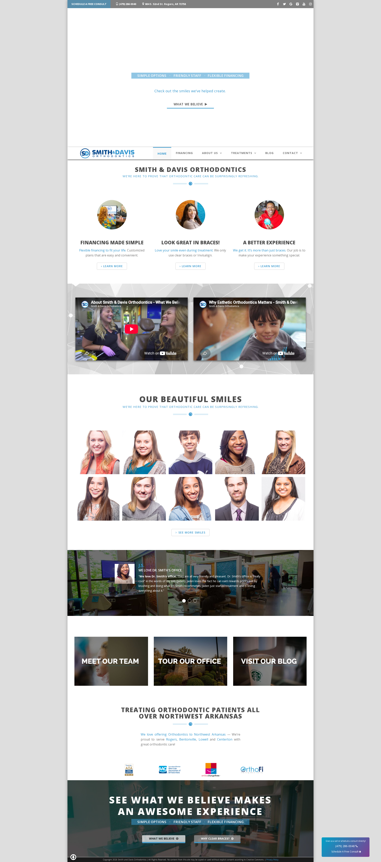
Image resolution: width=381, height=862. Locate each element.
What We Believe (188, 104)
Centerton (224, 739)
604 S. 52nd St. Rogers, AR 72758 (165, 4)
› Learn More (112, 266)
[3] (195, 601)
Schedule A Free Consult (89, 4)
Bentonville (187, 739)
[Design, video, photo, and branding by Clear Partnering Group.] (73, 857)
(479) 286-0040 (127, 4)
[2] (189, 601)
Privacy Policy (272, 859)
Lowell (203, 739)
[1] (184, 601)
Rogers (171, 739)
